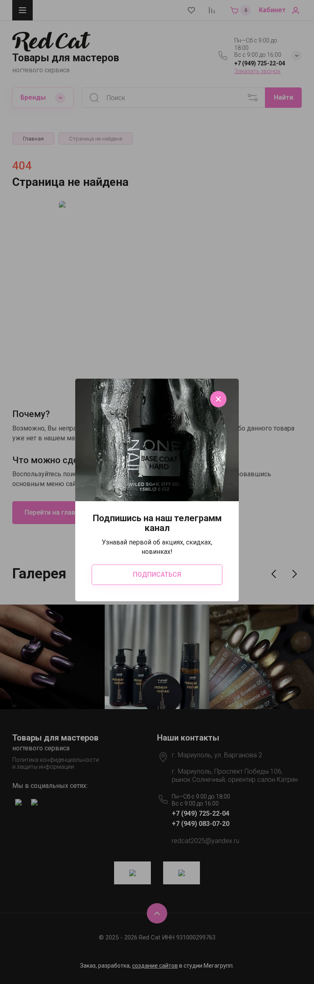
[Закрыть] (218, 399)
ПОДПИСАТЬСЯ (157, 574)
